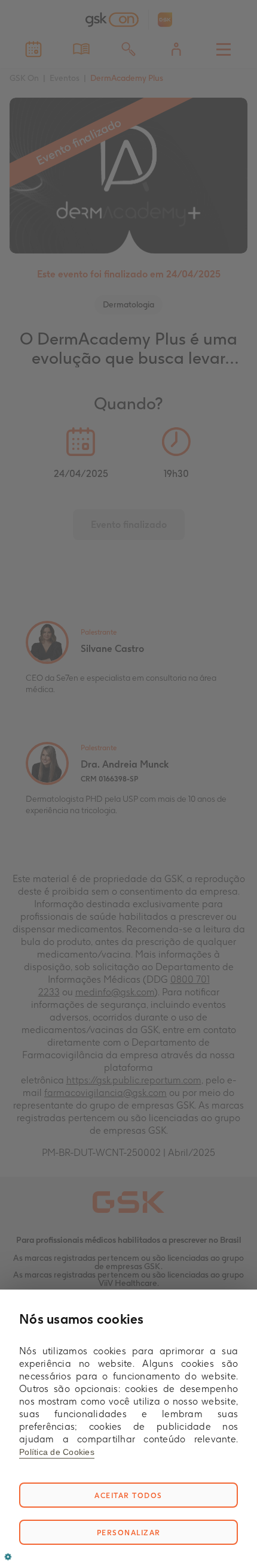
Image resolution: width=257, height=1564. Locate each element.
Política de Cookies (56, 1452)
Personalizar (129, 1532)
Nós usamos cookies (81, 1319)
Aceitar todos (128, 1495)
